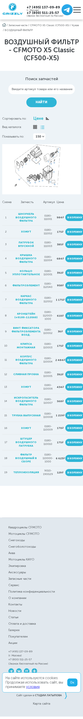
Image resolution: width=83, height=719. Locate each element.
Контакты (15, 604)
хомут (26, 231)
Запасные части (17, 25)
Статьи (13, 617)
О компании (17, 598)
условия (33, 687)
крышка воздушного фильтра (26, 259)
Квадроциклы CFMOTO (25, 527)
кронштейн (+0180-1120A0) (26, 315)
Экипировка (17, 566)
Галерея (13, 630)
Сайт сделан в (41, 695)
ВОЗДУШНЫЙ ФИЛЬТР (19, 30)
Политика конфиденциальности (31, 591)
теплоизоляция (26, 472)
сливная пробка (26, 374)
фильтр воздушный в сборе (26, 458)
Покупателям (18, 636)
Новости (14, 611)
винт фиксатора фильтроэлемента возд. (26, 331)
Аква (11, 553)
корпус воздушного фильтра (26, 360)
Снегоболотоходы (22, 546)
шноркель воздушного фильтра (26, 217)
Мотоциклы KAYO (21, 559)
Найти (41, 102)
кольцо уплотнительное (26, 272)
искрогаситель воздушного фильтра (26, 401)
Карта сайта (41, 703)
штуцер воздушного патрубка (26, 442)
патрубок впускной (26, 244)
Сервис (13, 585)
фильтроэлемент (26, 285)
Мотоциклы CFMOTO (23, 534)
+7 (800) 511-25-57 (43, 13)
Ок (72, 682)
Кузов (75, 25)
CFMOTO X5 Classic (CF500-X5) (49, 25)
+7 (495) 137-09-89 (43, 7)
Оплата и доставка (22, 624)
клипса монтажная (26, 345)
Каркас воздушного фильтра (26, 299)
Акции (12, 643)
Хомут (26, 386)
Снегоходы (16, 540)
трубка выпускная (26, 415)
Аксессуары (17, 572)
